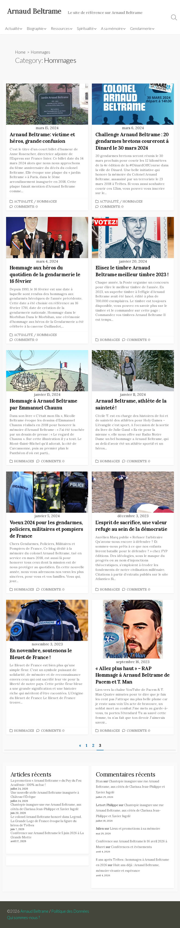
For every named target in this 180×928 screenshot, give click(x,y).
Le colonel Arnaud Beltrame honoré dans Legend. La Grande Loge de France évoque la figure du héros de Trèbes (46, 821)
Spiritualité (85, 28)
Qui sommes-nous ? (23, 917)
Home (20, 52)
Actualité (12, 28)
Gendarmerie (141, 28)
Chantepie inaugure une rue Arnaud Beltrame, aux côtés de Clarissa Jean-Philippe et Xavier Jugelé (46, 807)
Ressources (60, 28)
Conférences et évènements (131, 847)
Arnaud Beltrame (34, 911)
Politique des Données (70, 911)
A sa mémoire (112, 28)
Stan (99, 781)
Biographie (35, 28)
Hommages (47, 201)
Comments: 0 (26, 206)
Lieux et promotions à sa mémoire (135, 829)
